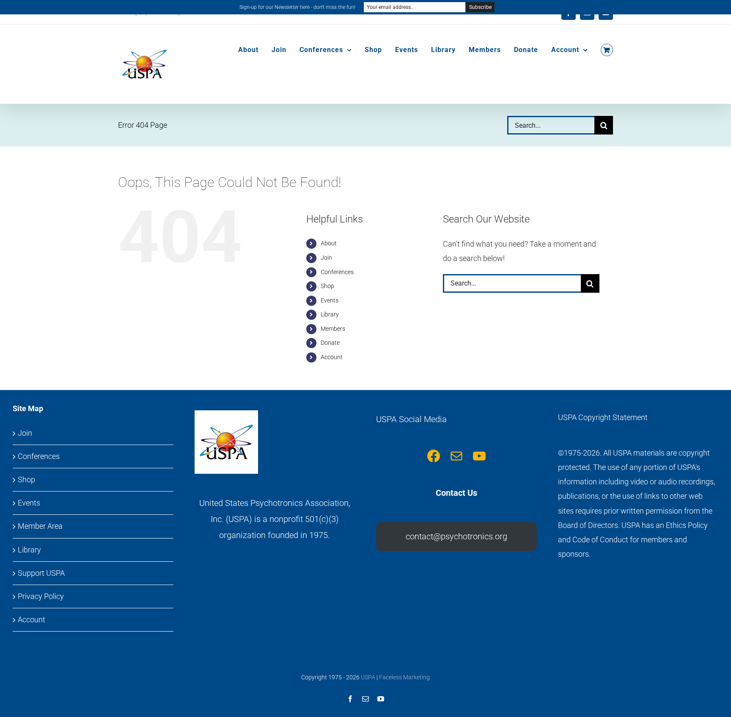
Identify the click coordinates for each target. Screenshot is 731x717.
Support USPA (41, 573)
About (329, 243)
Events (329, 300)
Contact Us (456, 493)
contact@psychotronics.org (456, 536)
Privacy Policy (41, 596)
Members (333, 328)
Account (332, 357)
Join (326, 257)
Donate (330, 342)
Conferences (337, 272)
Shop (327, 286)
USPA (368, 677)
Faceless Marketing (404, 677)
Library (330, 314)
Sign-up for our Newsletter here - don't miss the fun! (297, 7)
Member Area (40, 526)
